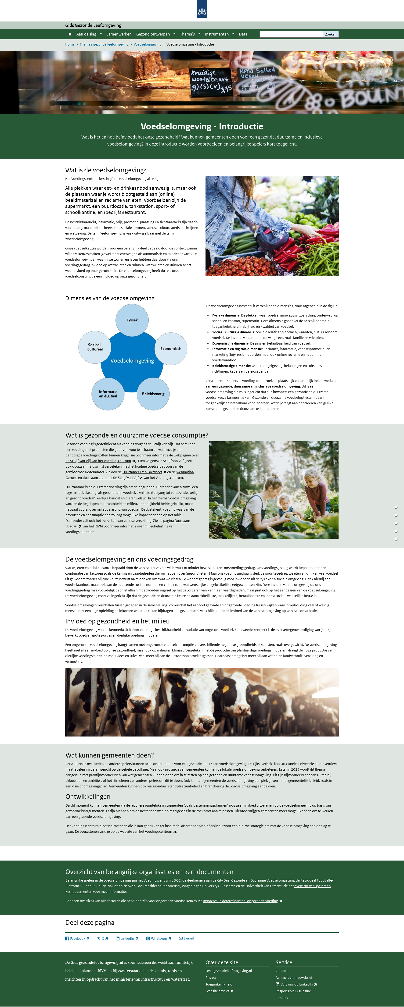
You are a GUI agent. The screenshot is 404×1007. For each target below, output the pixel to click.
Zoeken (331, 34)
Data (243, 34)
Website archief (230, 991)
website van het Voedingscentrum (148, 831)
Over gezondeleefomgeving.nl (229, 970)
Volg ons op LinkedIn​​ (309, 984)
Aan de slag (86, 34)
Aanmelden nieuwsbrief (294, 977)
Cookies (282, 998)
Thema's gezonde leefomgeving (104, 44)
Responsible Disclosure (293, 991)
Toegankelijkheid (219, 984)
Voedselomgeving (147, 44)
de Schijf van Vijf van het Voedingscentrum (100, 461)
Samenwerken (119, 34)
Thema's (187, 34)
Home (69, 34)
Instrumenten (217, 34)
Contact (282, 970)
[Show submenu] (100, 34)
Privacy (211, 977)
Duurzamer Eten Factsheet (144, 472)
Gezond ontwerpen (153, 34)
